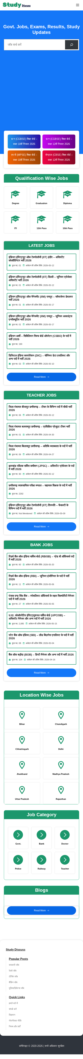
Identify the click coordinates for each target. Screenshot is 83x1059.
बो (67, 138)
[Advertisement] (41, 91)
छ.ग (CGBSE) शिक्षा (56, 138)
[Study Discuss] (16, 5)
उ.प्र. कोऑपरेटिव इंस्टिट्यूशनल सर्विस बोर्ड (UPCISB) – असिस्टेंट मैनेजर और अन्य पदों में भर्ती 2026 (37, 617)
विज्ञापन (12, 1015)
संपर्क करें (13, 1009)
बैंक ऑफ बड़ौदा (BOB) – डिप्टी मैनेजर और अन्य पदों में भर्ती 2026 (41, 654)
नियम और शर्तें (14, 1026)
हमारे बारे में (13, 1003)
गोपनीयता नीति (15, 1020)
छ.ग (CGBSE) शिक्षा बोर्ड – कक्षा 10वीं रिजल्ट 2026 (24, 141)
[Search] (71, 44)
